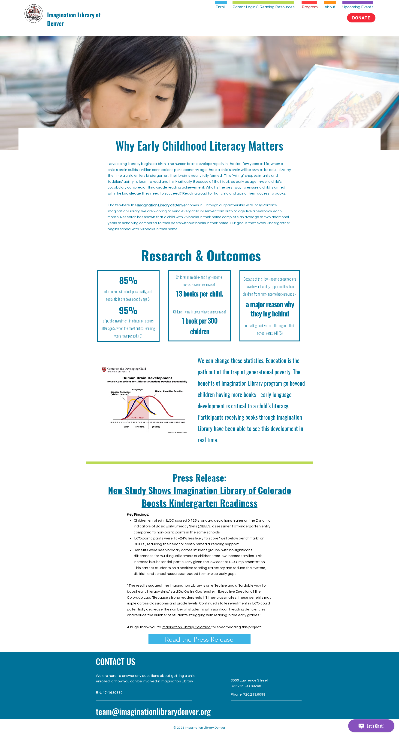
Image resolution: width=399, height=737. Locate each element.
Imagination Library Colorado (186, 627)
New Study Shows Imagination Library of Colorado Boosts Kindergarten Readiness (199, 496)
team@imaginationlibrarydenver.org (153, 711)
